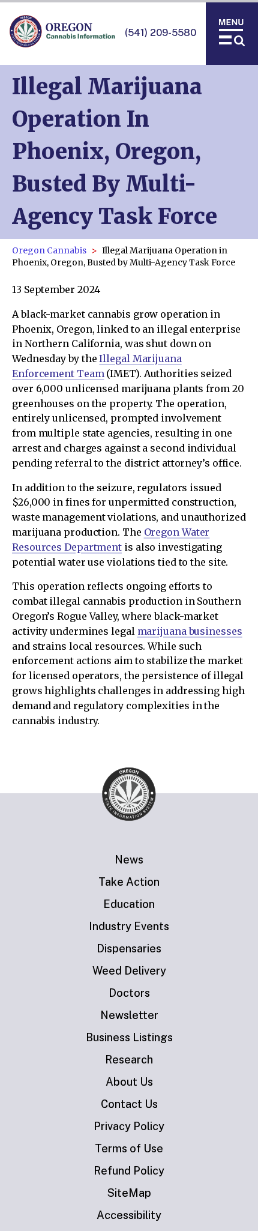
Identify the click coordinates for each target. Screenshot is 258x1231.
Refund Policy (129, 1170)
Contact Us (129, 1104)
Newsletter (129, 1015)
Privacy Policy (129, 1126)
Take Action (129, 882)
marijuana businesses (189, 631)
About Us (129, 1081)
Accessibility (129, 1215)
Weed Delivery (129, 970)
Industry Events (129, 926)
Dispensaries (129, 948)
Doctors (129, 993)
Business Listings (129, 1037)
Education (129, 904)
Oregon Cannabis (49, 250)
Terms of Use (129, 1148)
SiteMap (129, 1193)
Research (129, 1059)
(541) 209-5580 (160, 32)
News (129, 859)
